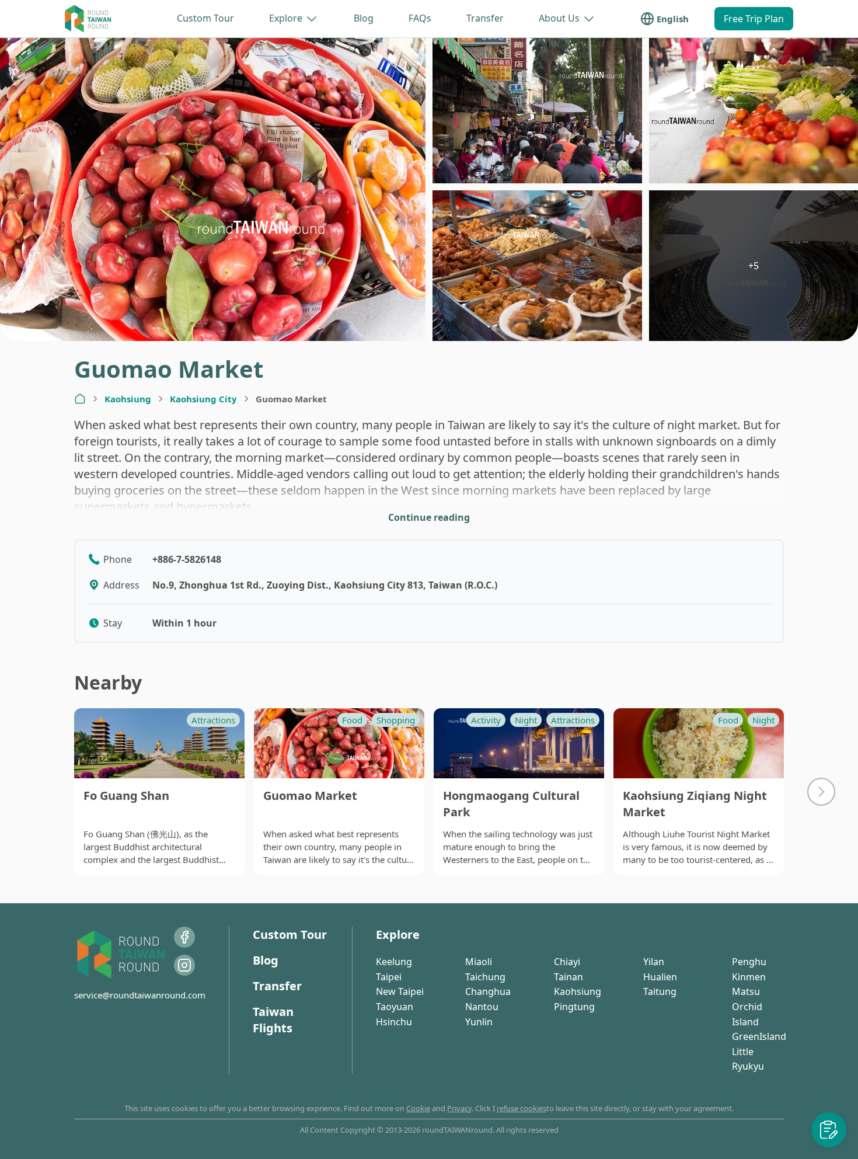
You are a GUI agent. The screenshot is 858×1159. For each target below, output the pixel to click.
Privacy (459, 1108)
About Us (559, 18)
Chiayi (567, 961)
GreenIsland (759, 1036)
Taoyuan (394, 1006)
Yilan (653, 961)
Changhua (488, 991)
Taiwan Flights (273, 1020)
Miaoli (478, 961)
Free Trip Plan (754, 18)
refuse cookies (521, 1108)
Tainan (568, 976)
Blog (364, 18)
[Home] (80, 399)
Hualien (660, 976)
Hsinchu (394, 1021)
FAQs (420, 18)
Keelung (394, 961)
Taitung (659, 991)
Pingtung (574, 1006)
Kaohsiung (127, 399)
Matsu (746, 991)
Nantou (481, 1006)
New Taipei (400, 991)
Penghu (749, 961)
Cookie (418, 1108)
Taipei (389, 976)
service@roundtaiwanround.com (139, 995)
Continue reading (429, 517)
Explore (285, 18)
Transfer (485, 18)
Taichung (485, 976)
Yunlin (479, 1021)
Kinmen (749, 976)
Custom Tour (205, 18)
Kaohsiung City (203, 399)
